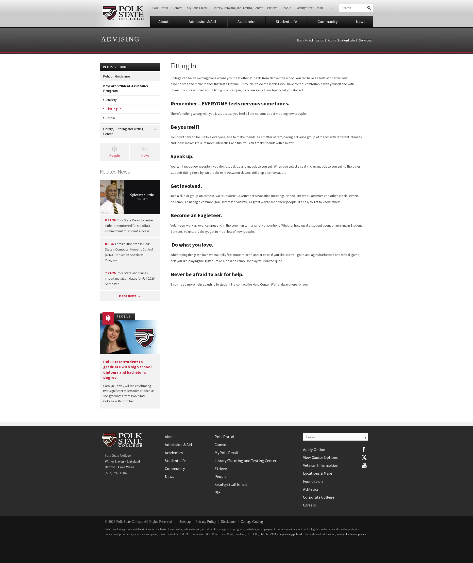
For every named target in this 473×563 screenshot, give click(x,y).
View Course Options (320, 457)
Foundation (313, 481)
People (286, 8)
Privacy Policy (206, 522)
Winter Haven (114, 461)
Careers (309, 505)
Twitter (364, 457)
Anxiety (111, 100)
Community (328, 21)
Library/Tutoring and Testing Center (237, 8)
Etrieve (272, 8)
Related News (115, 171)
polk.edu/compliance (354, 534)
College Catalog (252, 522)
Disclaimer (228, 522)
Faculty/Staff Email (309, 8)
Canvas (177, 8)
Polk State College (122, 13)
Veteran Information (320, 465)
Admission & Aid (202, 21)
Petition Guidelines (116, 76)
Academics (246, 21)
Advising (120, 39)
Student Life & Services (354, 40)
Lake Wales (126, 467)
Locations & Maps (318, 473)
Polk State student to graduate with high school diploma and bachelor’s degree (127, 369)
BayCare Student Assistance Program (126, 88)
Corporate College (318, 497)
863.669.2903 (268, 534)
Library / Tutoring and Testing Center (123, 131)
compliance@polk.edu (290, 534)
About (163, 21)
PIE (330, 8)
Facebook (364, 449)
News (360, 21)
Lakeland (133, 461)
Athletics (311, 489)
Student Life (286, 21)
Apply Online (314, 449)
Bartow (110, 467)
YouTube (364, 465)
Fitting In (113, 109)
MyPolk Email (197, 8)
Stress (110, 118)
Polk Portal (160, 8)
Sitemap (185, 522)
